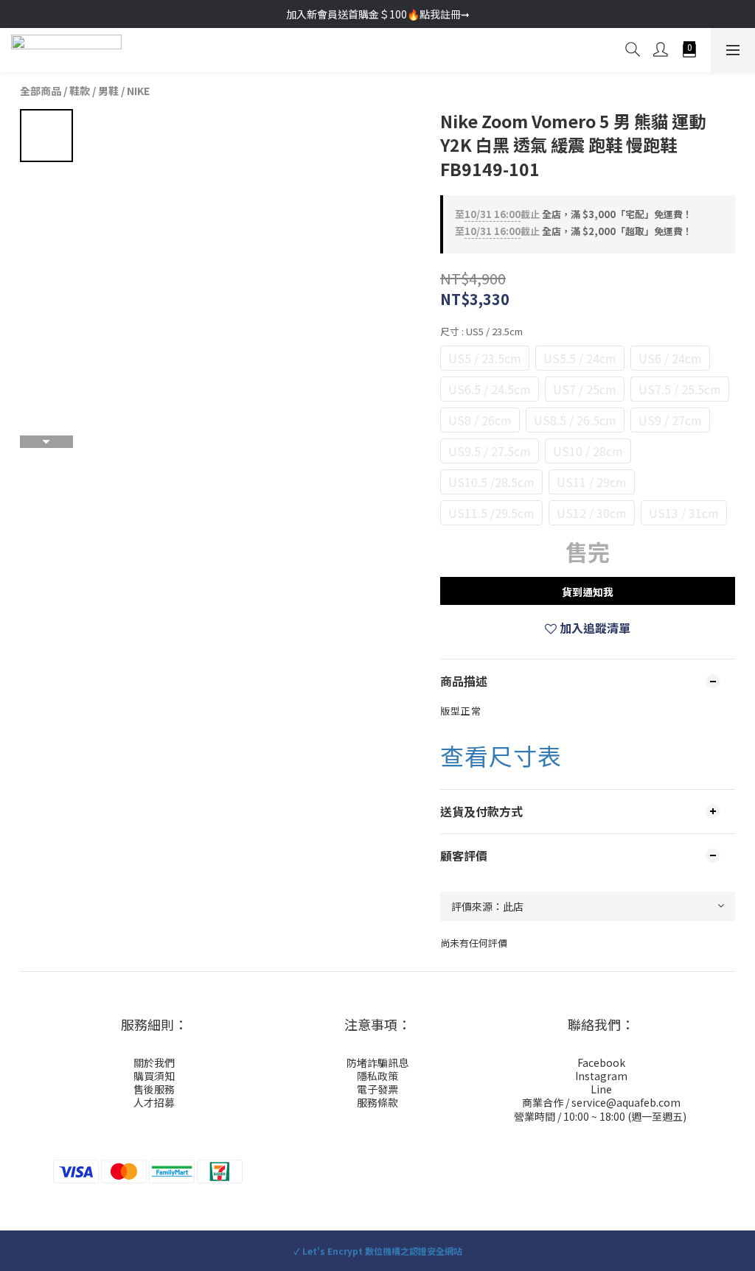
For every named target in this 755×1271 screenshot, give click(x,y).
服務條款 (377, 1102)
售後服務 (154, 1089)
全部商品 (40, 90)
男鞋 (108, 90)
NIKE (138, 90)
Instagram (601, 1075)
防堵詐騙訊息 (377, 1062)
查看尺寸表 (501, 755)
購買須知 (154, 1075)
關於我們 (154, 1062)
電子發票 (377, 1089)
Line (601, 1089)
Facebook (601, 1062)
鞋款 (79, 90)
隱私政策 (377, 1075)
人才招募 (154, 1102)
